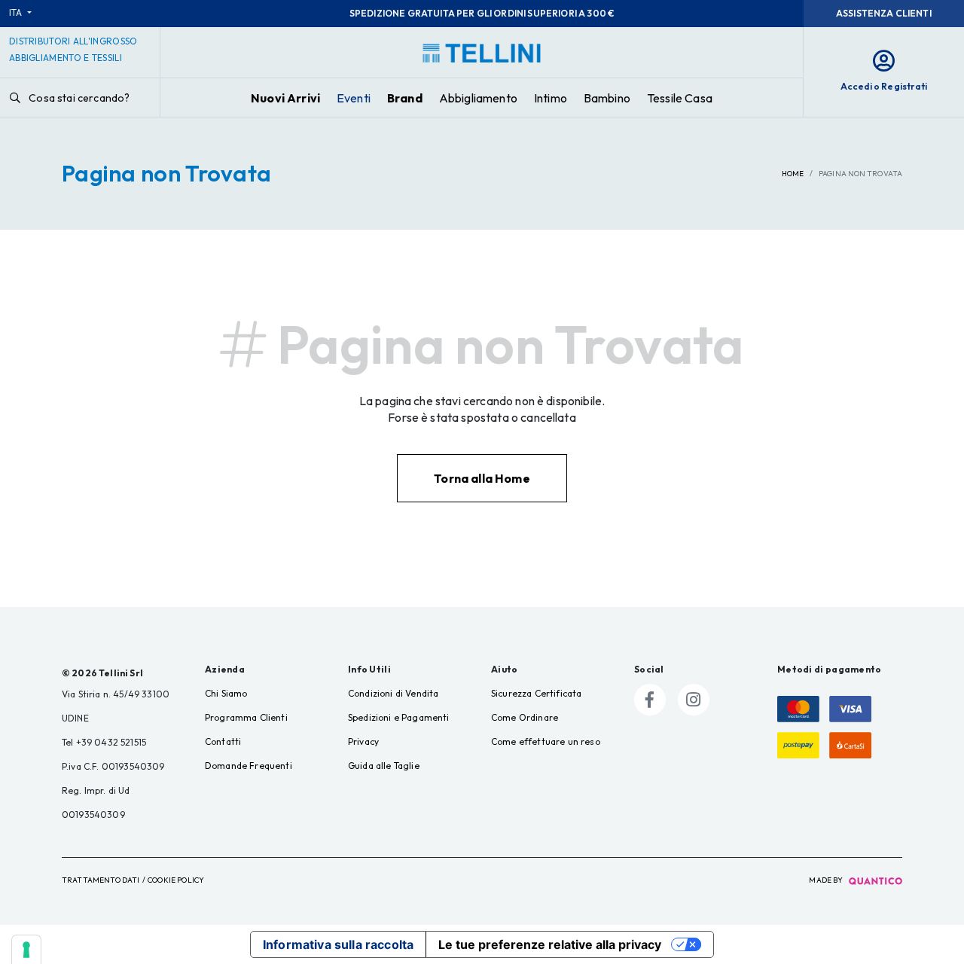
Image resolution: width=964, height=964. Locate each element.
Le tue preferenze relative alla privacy (549, 944)
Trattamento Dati (101, 880)
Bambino (607, 97)
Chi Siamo (226, 693)
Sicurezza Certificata (536, 693)
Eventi (354, 97)
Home (793, 173)
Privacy (363, 741)
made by (826, 880)
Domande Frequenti (248, 765)
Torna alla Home (481, 478)
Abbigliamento (478, 97)
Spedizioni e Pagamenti (399, 717)
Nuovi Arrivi (285, 97)
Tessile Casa (679, 97)
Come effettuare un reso (545, 741)
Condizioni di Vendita (393, 693)
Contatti (223, 741)
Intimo (550, 97)
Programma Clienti (246, 717)
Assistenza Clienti (884, 13)
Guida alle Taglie (383, 765)
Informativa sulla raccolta (338, 944)
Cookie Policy (176, 880)
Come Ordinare (524, 717)
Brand (405, 97)
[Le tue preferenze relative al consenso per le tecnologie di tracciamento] (26, 949)
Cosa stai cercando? (78, 98)
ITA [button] (17, 12)
